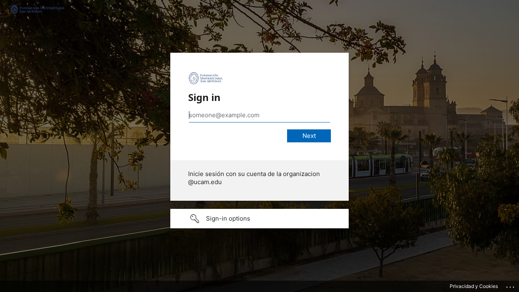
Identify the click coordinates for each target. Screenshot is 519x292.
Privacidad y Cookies (474, 286)
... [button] (511, 285)
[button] (259, 218)
